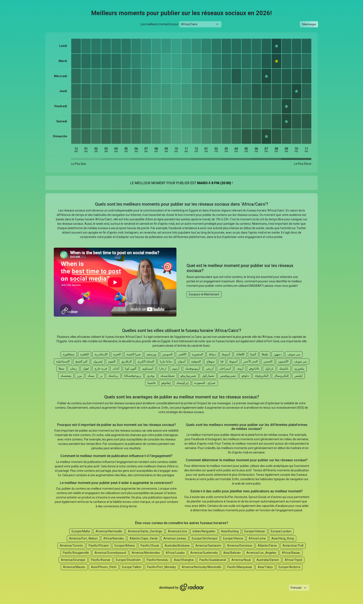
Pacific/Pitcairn (99, 545)
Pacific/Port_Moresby (161, 567)
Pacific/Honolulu (157, 560)
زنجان (73, 368)
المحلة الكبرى (145, 361)
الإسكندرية (101, 354)
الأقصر (182, 354)
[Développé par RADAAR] (181, 587)
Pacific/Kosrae (100, 560)
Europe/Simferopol (204, 538)
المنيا (253, 354)
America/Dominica (239, 545)
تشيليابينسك (167, 375)
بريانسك (113, 375)
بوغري (151, 375)
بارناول (269, 368)
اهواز (86, 368)
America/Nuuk (241, 560)
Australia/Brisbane (177, 545)
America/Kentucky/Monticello (201, 567)
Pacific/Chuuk (150, 545)
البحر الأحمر (250, 361)
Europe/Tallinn (131, 567)
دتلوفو (245, 375)
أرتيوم (175, 368)
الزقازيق (126, 361)
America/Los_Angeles (261, 552)
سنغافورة (69, 354)
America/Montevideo (146, 552)
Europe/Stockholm (128, 560)
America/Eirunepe (73, 560)
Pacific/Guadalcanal (212, 560)
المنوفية (196, 361)
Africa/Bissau (291, 552)
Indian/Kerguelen (204, 531)
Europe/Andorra (289, 567)
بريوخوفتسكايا (132, 375)
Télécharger (309, 24)
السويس (167, 354)
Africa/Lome (257, 538)
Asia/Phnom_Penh (103, 567)
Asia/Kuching (230, 531)
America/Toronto (71, 545)
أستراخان (225, 368)
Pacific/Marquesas (239, 567)
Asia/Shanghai (184, 560)
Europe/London (281, 531)
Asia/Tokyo (265, 567)
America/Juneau (174, 538)
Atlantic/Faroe (267, 545)
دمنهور (278, 354)
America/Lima (177, 531)
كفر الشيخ (81, 361)
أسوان (181, 361)
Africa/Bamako (113, 538)
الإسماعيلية (63, 361)
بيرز (79, 375)
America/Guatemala (204, 552)
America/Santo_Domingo (145, 531)
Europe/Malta (81, 531)
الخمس (267, 361)
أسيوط (226, 354)
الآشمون (283, 361)
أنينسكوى (147, 368)
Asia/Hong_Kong (282, 538)
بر (101, 375)
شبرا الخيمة (133, 354)
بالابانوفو (254, 368)
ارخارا (162, 368)
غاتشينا (151, 383)
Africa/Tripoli (293, 560)
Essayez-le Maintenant (204, 294)
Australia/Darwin (267, 560)
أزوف (240, 368)
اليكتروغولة (261, 375)
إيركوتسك (182, 383)
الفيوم (112, 361)
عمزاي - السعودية (205, 383)
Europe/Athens (124, 545)
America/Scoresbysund (110, 552)
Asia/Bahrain (232, 552)
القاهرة (84, 354)
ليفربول (98, 361)
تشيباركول (208, 375)
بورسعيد (151, 354)
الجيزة (117, 354)
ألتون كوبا (130, 368)
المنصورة (197, 354)
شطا (61, 368)
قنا (222, 361)
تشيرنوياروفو (188, 375)
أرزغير (210, 368)
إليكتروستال (281, 375)
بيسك (91, 375)
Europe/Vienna (233, 538)
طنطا (265, 354)
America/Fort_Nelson (83, 538)
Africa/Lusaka (175, 552)
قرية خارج (101, 368)
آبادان (116, 368)
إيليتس (298, 375)
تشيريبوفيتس (228, 375)
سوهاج (210, 361)
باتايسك (283, 368)
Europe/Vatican (254, 531)
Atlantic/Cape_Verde (144, 538)
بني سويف (293, 354)
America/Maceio (74, 567)
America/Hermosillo (109, 531)
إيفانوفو (166, 383)
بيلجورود (299, 368)
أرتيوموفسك (192, 368)
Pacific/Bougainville (76, 552)
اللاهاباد (240, 354)
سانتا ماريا (166, 361)
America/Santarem (208, 545)
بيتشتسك (65, 375)
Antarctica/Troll (293, 545)
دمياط (212, 354)
